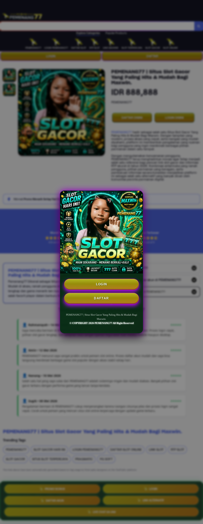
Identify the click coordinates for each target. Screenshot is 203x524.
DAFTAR (101, 298)
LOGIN (101, 284)
